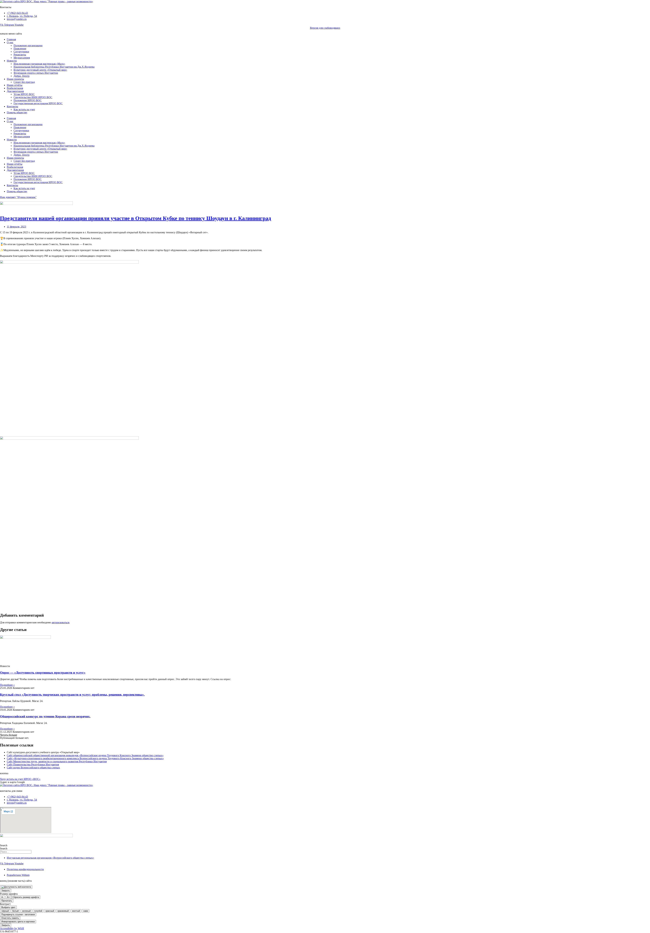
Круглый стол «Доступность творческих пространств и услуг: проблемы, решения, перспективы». (72, 694)
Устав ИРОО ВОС (24, 94)
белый (15, 911)
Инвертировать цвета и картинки (18, 921)
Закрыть (5, 890)
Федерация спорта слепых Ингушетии (36, 72)
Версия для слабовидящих (325, 27)
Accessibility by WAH (12, 928)
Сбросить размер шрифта (26, 897)
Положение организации (28, 45)
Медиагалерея (22, 57)
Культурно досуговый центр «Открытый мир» (40, 69)
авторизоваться (60, 622)
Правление (20, 48)
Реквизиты (20, 54)
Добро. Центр (21, 75)
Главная (11, 39)
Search (3, 845)
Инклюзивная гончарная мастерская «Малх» (39, 63)
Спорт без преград (24, 82)
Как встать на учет (24, 109)
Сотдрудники (21, 51)
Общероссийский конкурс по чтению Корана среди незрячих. (45, 716)
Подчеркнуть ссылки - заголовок (18, 914)
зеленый (26, 911)
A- (2, 897)
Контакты (12, 106)
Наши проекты (15, 79)
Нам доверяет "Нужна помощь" (18, 197)
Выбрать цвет (8, 907)
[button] (8, 734)
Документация (15, 91)
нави (85, 911)
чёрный (5, 911)
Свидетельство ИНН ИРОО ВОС (33, 97)
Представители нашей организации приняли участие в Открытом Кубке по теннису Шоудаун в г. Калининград (135, 218)
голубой (38, 911)
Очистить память (10, 918)
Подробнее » (7, 684)
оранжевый (63, 911)
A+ (8, 897)
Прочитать (6, 900)
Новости (12, 60)
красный (50, 911)
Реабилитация (15, 88)
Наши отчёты (14, 85)
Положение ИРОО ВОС (28, 100)
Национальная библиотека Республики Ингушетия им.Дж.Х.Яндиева (54, 66)
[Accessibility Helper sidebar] (16, 887)
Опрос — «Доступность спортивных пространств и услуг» (42, 672)
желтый (76, 911)
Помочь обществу (17, 112)
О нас (10, 42)
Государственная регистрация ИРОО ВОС (38, 103)
